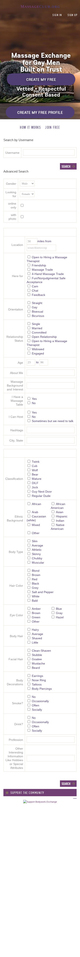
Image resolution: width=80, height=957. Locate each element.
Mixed (36, 525)
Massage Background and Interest (15, 385)
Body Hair (16, 636)
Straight (37, 303)
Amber (36, 608)
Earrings (37, 676)
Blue (59, 608)
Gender (11, 183)
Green (36, 617)
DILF (35, 483)
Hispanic (61, 516)
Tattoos (37, 684)
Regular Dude (41, 496)
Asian (59, 512)
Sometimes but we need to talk (52, 421)
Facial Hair (16, 659)
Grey (35, 587)
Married (37, 328)
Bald (35, 600)
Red (34, 579)
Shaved (37, 638)
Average (37, 545)
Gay (34, 307)
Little (35, 642)
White (35, 596)
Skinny (36, 554)
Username (12, 152)
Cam (35, 286)
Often (35, 705)
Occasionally (40, 701)
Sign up (72, 15)
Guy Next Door (42, 491)
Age (20, 362)
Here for (17, 276)
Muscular (38, 562)
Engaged (38, 353)
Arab (35, 512)
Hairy (35, 629)
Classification (14, 478)
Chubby (37, 558)
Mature (36, 478)
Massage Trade (42, 269)
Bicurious (38, 316)
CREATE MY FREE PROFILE (41, 81)
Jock (35, 487)
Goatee (37, 659)
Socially (37, 709)
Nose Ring (39, 680)
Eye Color (16, 615)
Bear (35, 474)
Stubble (37, 655)
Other (35, 533)
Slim (35, 541)
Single (36, 324)
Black (35, 583)
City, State (16, 440)
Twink (35, 461)
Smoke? (17, 703)
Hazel (60, 617)
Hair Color (16, 585)
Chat (35, 290)
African (36, 504)
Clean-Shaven (41, 650)
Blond (35, 570)
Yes (34, 398)
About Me (16, 373)
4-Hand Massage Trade (48, 274)
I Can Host (16, 416)
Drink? (18, 724)
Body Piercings (42, 688)
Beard (36, 667)
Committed (39, 332)
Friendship (39, 265)
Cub (34, 466)
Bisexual (37, 311)
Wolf (35, 470)
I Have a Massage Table (17, 400)
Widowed (38, 349)
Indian (60, 520)
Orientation (15, 309)
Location (17, 245)
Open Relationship (44, 336)
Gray (59, 613)
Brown (36, 575)
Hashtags (16, 430)
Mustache (38, 663)
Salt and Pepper (43, 592)
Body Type (16, 552)
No (34, 403)
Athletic (37, 549)
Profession (16, 739)
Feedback (38, 295)
